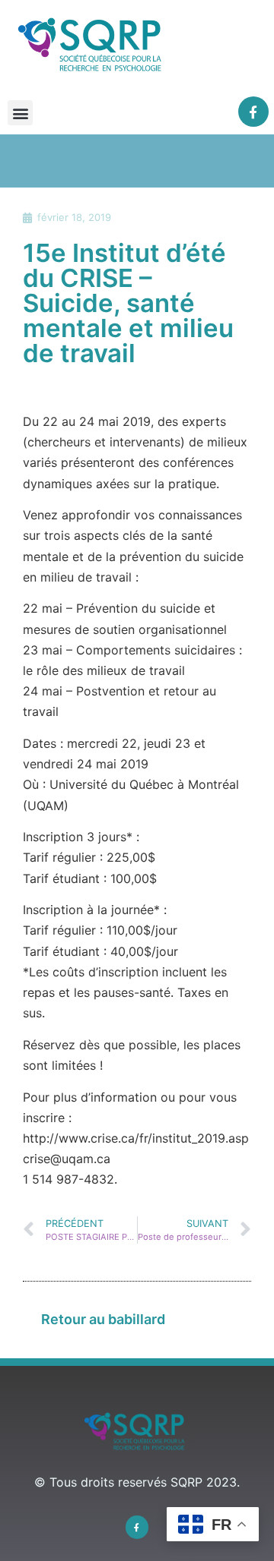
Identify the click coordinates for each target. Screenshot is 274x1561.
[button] (20, 112)
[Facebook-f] (253, 112)
